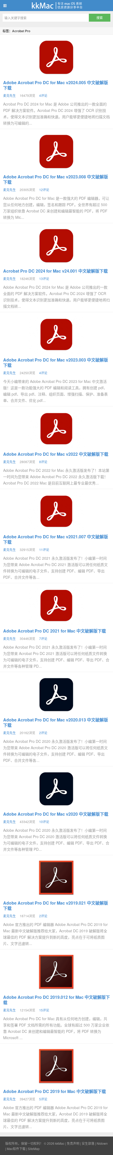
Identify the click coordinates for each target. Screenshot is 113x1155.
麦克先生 (9, 95)
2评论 (43, 732)
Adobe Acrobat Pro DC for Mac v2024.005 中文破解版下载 (55, 85)
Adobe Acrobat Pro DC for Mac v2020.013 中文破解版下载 (55, 722)
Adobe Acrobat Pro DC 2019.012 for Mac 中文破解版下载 (56, 999)
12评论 (44, 189)
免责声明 (73, 1143)
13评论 (44, 278)
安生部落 (88, 1143)
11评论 (44, 549)
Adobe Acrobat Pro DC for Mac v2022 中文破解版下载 (55, 454)
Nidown (102, 1143)
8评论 (43, 461)
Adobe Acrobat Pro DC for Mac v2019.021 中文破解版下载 (55, 905)
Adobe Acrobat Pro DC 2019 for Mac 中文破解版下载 (54, 1091)
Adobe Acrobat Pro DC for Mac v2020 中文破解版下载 (55, 814)
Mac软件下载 (16, 1148)
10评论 (44, 821)
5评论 (43, 1099)
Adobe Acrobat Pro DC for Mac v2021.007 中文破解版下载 (55, 539)
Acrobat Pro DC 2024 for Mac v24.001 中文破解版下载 (55, 271)
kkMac (56, 5)
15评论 (44, 1010)
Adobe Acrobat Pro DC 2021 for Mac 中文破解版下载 (54, 631)
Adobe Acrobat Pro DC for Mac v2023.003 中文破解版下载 (55, 362)
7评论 (43, 638)
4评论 (43, 95)
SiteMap (34, 1148)
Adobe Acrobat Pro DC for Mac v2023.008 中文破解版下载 (55, 179)
